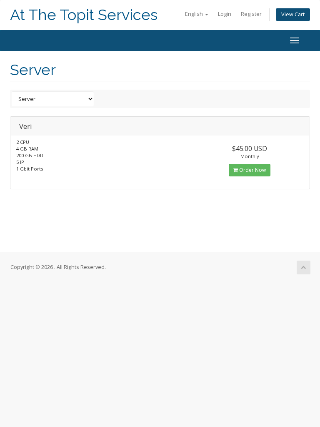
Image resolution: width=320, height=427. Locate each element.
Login (224, 14)
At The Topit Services (84, 15)
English (194, 14)
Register (251, 14)
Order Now (252, 169)
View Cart (293, 14)
